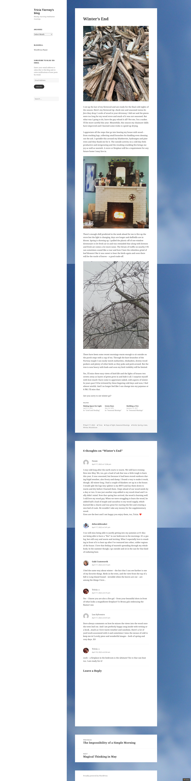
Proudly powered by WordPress (95, 776)
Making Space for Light (92, 406)
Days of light (110, 425)
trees (145, 425)
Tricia (100, 425)
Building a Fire (133, 406)
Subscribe (39, 87)
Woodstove (93, 427)
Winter (85, 427)
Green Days (109, 406)
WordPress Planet (41, 50)
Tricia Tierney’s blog (44, 11)
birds (135, 425)
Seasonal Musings (123, 425)
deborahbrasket (99, 524)
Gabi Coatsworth (100, 561)
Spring (140, 425)
